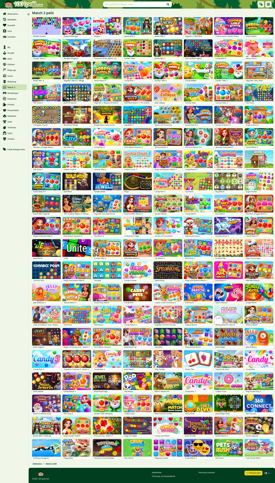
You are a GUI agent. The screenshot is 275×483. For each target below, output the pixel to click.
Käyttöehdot (156, 472)
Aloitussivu (37, 463)
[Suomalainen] (268, 473)
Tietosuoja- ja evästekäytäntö (163, 476)
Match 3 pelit (51, 463)
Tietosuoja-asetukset (206, 472)
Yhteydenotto (255, 473)
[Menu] (268, 4)
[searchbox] (137, 4)
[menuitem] (14, 14)
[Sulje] (28, 14)
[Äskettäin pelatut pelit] (261, 4)
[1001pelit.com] (23, 4)
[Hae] (168, 4)
